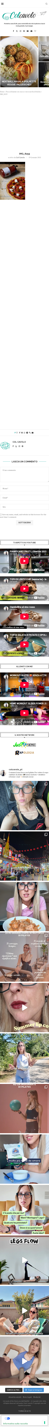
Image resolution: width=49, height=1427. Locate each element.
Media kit (37, 1397)
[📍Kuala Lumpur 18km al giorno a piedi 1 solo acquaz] (24, 856)
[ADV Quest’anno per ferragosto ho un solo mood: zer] (24, 1209)
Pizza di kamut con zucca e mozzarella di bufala (23, 92)
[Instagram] (20, 31)
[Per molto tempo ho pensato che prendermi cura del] (24, 1058)
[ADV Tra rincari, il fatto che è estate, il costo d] (24, 1310)
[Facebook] (13, 31)
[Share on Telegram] (27, 432)
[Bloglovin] (35, 31)
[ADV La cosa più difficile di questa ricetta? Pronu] (24, 1159)
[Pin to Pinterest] (22, 432)
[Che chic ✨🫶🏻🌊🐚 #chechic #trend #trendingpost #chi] (24, 805)
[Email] (31, 31)
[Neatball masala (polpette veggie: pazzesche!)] (19, 61)
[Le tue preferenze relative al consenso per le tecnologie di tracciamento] (44, 1422)
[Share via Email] (32, 432)
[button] (3, 61)
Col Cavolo (20, 157)
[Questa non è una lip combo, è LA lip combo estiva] (24, 1007)
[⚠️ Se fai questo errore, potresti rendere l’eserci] (24, 1361)
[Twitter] (17, 31)
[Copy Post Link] (30, 432)
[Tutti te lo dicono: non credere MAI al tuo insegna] (24, 1108)
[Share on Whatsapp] (24, 432)
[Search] (46, 3)
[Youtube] (28, 31)
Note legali (27, 1397)
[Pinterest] (24, 31)
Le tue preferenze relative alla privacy (27, 1418)
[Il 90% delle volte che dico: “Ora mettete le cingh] (24, 1260)
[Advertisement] (24, 123)
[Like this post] (17, 432)
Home (2, 92)
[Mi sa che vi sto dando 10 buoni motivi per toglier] (24, 957)
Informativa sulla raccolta (15, 1423)
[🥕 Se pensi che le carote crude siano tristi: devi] (24, 906)
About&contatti (14, 1397)
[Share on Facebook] (19, 432)
